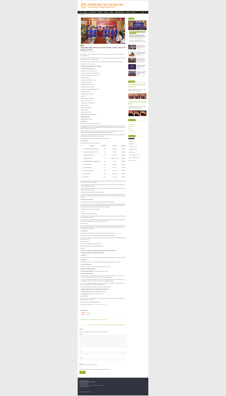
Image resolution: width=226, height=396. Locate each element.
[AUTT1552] (131, 93)
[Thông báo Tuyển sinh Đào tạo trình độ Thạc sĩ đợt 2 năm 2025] (132, 71)
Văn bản (111, 12)
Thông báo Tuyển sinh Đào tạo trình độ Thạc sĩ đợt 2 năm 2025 (141, 73)
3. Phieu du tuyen (87, 312)
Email (80, 357)
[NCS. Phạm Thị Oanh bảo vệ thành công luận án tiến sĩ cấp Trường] (132, 45)
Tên (80, 351)
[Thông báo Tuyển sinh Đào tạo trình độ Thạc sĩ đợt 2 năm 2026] (137, 21)
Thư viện (129, 122)
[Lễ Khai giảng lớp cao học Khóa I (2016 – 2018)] (143, 111)
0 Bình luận (94, 51)
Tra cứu (133, 12)
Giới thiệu (85, 12)
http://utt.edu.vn (94, 304)
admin (89, 51)
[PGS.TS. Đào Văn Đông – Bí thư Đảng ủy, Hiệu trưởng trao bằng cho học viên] (137, 93)
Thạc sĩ (82, 45)
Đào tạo (105, 12)
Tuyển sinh (100, 12)
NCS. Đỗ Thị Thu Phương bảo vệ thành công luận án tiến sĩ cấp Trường (141, 59)
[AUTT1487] (143, 93)
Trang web (81, 363)
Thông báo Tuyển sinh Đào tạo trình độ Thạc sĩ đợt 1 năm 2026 (141, 66)
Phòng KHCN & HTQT (131, 124)
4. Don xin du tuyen (87, 314)
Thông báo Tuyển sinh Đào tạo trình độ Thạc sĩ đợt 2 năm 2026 (137, 35)
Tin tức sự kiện (92, 12)
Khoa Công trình (131, 126)
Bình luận (81, 334)
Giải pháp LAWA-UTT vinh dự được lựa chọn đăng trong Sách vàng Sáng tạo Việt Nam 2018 (107, 324)
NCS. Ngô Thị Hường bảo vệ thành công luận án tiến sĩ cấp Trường (141, 53)
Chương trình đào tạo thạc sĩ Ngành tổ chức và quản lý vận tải (93, 319)
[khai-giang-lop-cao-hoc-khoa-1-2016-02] (137, 111)
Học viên (127, 12)
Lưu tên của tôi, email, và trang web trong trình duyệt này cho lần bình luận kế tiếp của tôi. (94, 369)
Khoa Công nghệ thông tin (132, 131)
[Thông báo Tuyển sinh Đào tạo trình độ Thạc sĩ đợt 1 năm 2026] (132, 64)
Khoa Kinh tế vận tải (131, 130)
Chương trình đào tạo (119, 12)
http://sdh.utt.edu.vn (117, 233)
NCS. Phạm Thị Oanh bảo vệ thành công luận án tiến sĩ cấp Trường (95, 14)
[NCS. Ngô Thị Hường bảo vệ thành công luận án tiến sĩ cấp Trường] (132, 51)
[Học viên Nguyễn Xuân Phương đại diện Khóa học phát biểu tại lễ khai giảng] (131, 111)
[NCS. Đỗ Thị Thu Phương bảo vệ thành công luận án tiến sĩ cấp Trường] (132, 58)
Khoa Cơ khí (130, 128)
